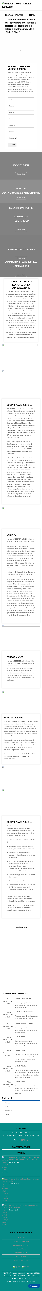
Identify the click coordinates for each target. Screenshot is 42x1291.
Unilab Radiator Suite (21, 1260)
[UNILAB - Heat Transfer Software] (20, 6)
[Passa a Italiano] (25, 1266)
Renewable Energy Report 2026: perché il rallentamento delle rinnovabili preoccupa (24, 1158)
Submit (12, 145)
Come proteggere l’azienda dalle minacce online (24, 1180)
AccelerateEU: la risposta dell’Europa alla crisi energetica (23, 1206)
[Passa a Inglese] (16, 1266)
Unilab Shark (21, 1249)
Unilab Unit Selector (21, 1256)
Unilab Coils (21, 1238)
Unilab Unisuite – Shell (21, 1241)
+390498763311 (22, 1140)
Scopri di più (21, 174)
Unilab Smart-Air (21, 1252)
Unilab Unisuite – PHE (21, 1245)
